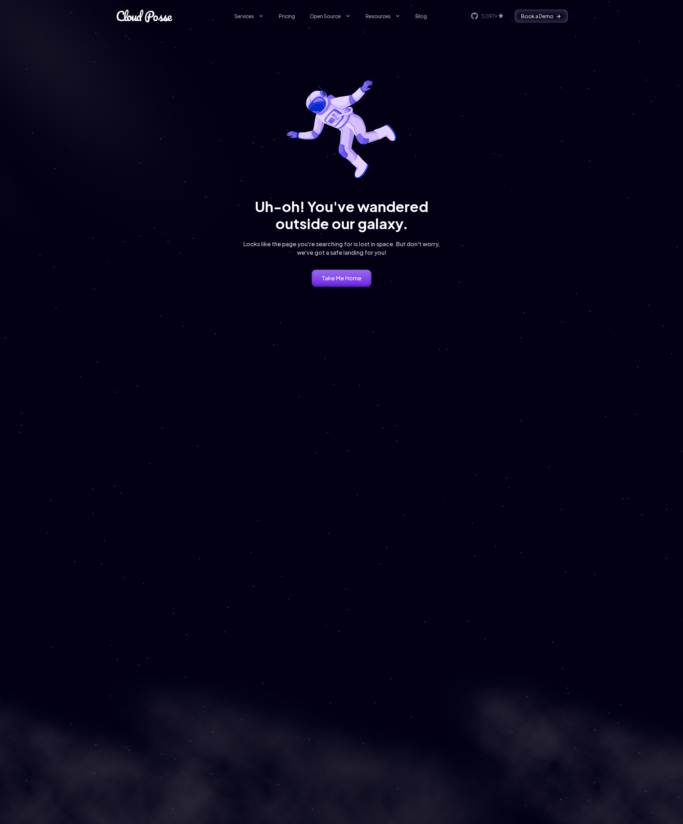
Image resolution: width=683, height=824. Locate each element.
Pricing (287, 16)
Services (244, 16)
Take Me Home (341, 278)
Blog (421, 16)
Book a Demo (537, 16)
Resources (378, 16)
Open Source (325, 16)
